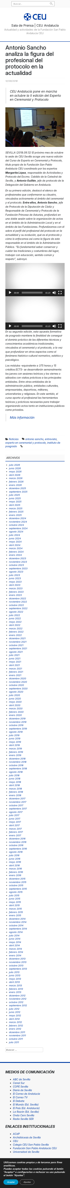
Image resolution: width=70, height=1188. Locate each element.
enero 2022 (15, 635)
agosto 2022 (16, 611)
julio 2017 (14, 815)
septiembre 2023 (18, 568)
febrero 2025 (16, 511)
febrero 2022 (16, 631)
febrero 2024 (16, 551)
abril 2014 (14, 945)
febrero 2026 (16, 481)
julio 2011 (14, 1042)
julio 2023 (14, 575)
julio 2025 (14, 494)
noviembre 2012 (17, 998)
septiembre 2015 (18, 888)
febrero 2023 (16, 591)
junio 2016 (14, 858)
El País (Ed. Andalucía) (26, 1108)
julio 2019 (14, 735)
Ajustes (27, 1182)
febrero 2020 (16, 711)
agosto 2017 (15, 812)
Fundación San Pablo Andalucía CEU (35, 1148)
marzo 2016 (15, 868)
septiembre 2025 (18, 491)
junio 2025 (15, 498)
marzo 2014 (15, 948)
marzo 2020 (15, 708)
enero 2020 (15, 715)
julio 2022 (14, 615)
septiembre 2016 (18, 848)
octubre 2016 (16, 845)
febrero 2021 (16, 671)
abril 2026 (14, 474)
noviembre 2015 (17, 882)
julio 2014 (14, 935)
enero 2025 (15, 515)
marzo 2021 (15, 668)
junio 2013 (14, 975)
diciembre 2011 (17, 1032)
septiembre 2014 (18, 928)
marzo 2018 (15, 788)
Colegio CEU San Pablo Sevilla (31, 1144)
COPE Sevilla (20, 1086)
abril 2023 (14, 584)
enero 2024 (15, 554)
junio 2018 (14, 778)
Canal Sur (19, 1082)
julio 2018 (14, 775)
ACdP (16, 1133)
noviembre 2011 (17, 1035)
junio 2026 (15, 468)
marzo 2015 (15, 908)
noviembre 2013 (17, 962)
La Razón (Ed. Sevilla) (26, 1111)
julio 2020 (14, 695)
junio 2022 (15, 618)
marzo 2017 (15, 828)
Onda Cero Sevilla (23, 1115)
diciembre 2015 (17, 878)
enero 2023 (15, 595)
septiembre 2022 (18, 608)
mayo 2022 (15, 621)
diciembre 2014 (17, 918)
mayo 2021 (15, 661)
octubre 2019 (16, 725)
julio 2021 (14, 655)
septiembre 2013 (18, 968)
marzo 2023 (15, 588)
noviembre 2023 (18, 561)
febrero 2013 (16, 988)
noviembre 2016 (17, 842)
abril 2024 (14, 545)
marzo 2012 (15, 1022)
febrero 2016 (16, 872)
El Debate (18, 1100)
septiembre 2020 (18, 688)
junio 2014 (14, 938)
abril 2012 (14, 1018)
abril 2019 (14, 745)
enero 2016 (15, 875)
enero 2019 (15, 755)
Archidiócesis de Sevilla (27, 1137)
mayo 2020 (15, 701)
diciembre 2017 (17, 798)
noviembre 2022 (18, 601)
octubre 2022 (16, 605)
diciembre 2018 (17, 758)
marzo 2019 (15, 748)
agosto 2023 (16, 571)
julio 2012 (14, 1008)
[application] (35, 279)
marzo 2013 (15, 985)
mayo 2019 (15, 741)
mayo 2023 (15, 581)
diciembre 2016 (17, 838)
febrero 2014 (16, 952)
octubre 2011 (16, 1038)
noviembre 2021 (17, 641)
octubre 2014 (16, 925)
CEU (15, 1141)
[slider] (32, 293)
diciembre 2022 (17, 598)
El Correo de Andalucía (26, 1093)
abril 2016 (14, 865)
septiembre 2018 (18, 768)
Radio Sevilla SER (23, 1118)
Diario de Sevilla (22, 1090)
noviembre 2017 (17, 801)
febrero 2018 (16, 791)
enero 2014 (15, 955)
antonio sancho (34, 439)
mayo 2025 (15, 501)
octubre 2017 (16, 805)
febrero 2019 (16, 751)
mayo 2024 (15, 541)
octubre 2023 (16, 565)
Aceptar (11, 1182)
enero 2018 (15, 795)
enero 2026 (15, 485)
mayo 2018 (15, 781)
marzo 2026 (15, 478)
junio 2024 (15, 538)
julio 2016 (14, 855)
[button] (35, 279)
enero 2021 (15, 675)
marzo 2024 (15, 548)
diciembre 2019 (17, 718)
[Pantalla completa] (60, 292)
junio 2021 (14, 658)
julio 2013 (14, 972)
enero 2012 (15, 1028)
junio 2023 (15, 578)
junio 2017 (14, 818)
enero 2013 (15, 992)
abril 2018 (14, 785)
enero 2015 (15, 915)
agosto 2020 (16, 691)
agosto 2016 (16, 851)
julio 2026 (14, 464)
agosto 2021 (16, 651)
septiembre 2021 (18, 648)
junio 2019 (14, 738)
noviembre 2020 (18, 681)
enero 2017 (15, 835)
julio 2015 (14, 895)
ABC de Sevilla (21, 1079)
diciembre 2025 (17, 488)
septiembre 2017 (18, 808)
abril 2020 (14, 705)
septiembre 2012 (18, 1005)
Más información (22, 417)
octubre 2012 (16, 1002)
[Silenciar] (54, 292)
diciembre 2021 (17, 638)
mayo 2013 (15, 978)
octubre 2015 (16, 885)
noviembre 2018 (17, 761)
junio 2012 (14, 1012)
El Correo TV (20, 1097)
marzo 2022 (15, 628)
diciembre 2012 (17, 995)
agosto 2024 (16, 531)
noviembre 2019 (17, 721)
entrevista (51, 439)
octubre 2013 (16, 965)
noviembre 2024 (18, 521)
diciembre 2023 (17, 558)
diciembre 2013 (17, 958)
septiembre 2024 (18, 528)
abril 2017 (14, 825)
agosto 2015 (16, 892)
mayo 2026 (15, 471)
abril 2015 (14, 905)
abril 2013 (14, 982)
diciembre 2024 (17, 518)
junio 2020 (15, 698)
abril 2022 (14, 625)
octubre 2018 (16, 765)
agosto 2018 (16, 771)
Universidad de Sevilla (26, 1151)
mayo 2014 (15, 942)
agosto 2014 (16, 932)
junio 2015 (14, 898)
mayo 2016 (15, 861)
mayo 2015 (15, 902)
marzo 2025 (15, 508)
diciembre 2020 (17, 678)
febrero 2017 (16, 831)
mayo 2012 (15, 1015)
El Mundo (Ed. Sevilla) (26, 1104)
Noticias (13, 439)
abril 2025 (14, 504)
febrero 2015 (16, 912)
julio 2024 (14, 535)
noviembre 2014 (17, 922)
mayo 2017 (15, 821)
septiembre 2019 (18, 728)
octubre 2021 (16, 645)
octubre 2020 (16, 685)
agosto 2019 (16, 731)
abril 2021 (14, 665)
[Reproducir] (10, 292)
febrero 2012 (16, 1025)
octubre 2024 (16, 524)
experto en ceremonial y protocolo (25, 442)
